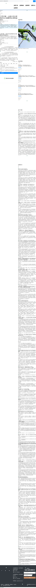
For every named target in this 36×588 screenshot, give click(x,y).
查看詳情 (19, 122)
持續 (3, 63)
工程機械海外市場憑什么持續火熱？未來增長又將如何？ (26, 75)
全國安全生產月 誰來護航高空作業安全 (23, 48)
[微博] (1, 570)
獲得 (14, 63)
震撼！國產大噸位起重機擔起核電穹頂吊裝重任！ (25, 93)
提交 (29, 577)
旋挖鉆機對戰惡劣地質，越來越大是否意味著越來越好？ (26, 85)
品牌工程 (16, 5)
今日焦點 (3, 40)
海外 (1, 63)
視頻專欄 (19, 67)
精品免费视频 (2, 587)
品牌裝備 (22, 5)
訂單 (16, 63)
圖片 (6, 63)
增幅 (11, 63)
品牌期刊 (16, 8)
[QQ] (5, 570)
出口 (8, 63)
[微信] (9, 570)
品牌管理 (27, 5)
